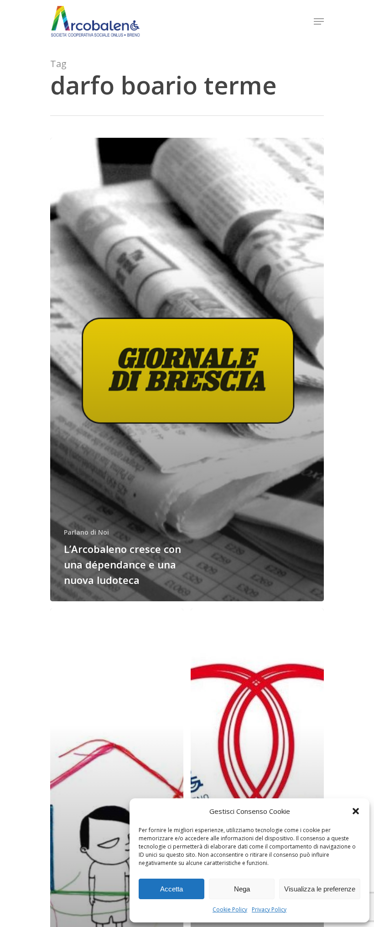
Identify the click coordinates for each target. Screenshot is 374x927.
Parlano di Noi (86, 532)
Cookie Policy (230, 909)
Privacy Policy (269, 909)
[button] (355, 811)
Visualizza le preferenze (319, 889)
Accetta (171, 889)
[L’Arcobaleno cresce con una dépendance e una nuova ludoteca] (187, 369)
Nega (242, 889)
